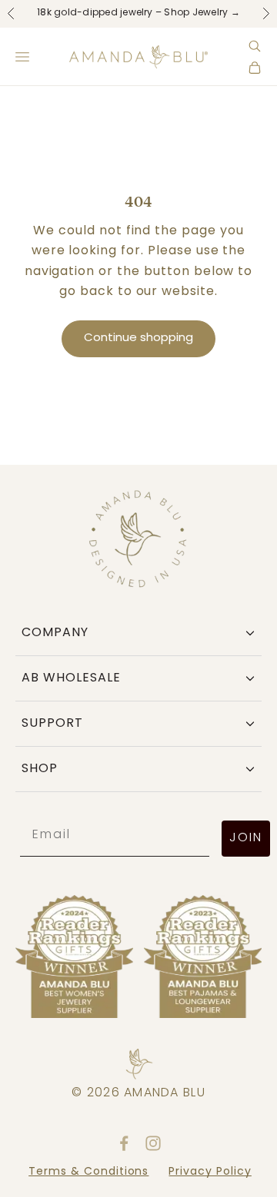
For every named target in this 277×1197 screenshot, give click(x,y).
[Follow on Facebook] (124, 1143)
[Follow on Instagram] (153, 1143)
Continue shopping (138, 338)
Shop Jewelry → (201, 13)
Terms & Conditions (88, 1172)
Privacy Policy (210, 1172)
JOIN (245, 838)
